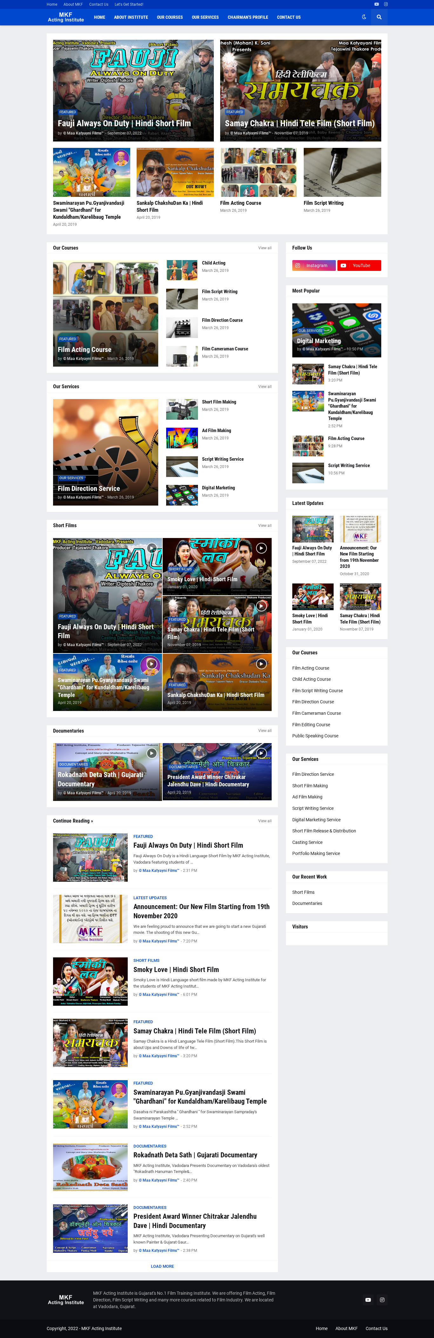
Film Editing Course (311, 724)
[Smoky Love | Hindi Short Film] (90, 981)
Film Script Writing (324, 203)
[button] (364, 17)
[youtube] (376, 4)
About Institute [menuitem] (131, 17)
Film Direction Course (222, 320)
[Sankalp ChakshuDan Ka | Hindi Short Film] (175, 172)
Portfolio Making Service (316, 853)
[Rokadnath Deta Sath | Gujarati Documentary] (90, 1167)
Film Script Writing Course (317, 690)
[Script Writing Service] (182, 466)
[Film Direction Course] (182, 327)
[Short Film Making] (182, 409)
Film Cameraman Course (225, 349)
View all (265, 248)
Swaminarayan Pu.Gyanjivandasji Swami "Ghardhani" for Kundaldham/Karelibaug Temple (88, 210)
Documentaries (307, 903)
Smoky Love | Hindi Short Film (202, 579)
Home (52, 4)
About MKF (73, 4)
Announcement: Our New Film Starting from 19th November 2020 (201, 911)
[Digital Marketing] (182, 495)
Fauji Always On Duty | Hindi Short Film (124, 123)
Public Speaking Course (315, 735)
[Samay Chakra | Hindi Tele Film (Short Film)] (300, 90)
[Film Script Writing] (342, 172)
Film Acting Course (240, 203)
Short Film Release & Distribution (324, 830)
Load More (162, 1266)
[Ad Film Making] (182, 438)
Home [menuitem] (99, 17)
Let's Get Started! (129, 4)
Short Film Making (219, 402)
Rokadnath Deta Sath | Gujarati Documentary (100, 779)
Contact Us (98, 4)
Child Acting (214, 263)
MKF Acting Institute (101, 1328)
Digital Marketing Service (316, 819)
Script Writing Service (223, 459)
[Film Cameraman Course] (182, 356)
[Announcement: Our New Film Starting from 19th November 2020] (90, 919)
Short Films (303, 892)
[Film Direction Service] (106, 452)
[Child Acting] (182, 270)
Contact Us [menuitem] (289, 17)
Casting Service (307, 842)
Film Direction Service (89, 489)
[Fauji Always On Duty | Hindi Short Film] (133, 90)
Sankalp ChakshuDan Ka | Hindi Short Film (170, 206)
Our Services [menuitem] (205, 17)
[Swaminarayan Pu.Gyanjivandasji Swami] (91, 172)
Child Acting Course (311, 679)
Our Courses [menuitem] (170, 17)
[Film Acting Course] (258, 172)
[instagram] (386, 4)
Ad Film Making (216, 430)
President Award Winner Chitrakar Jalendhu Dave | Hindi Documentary (208, 781)
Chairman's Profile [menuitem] (248, 17)
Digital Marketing (218, 488)
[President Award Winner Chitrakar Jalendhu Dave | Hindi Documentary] (90, 1228)
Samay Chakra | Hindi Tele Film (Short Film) (300, 123)
